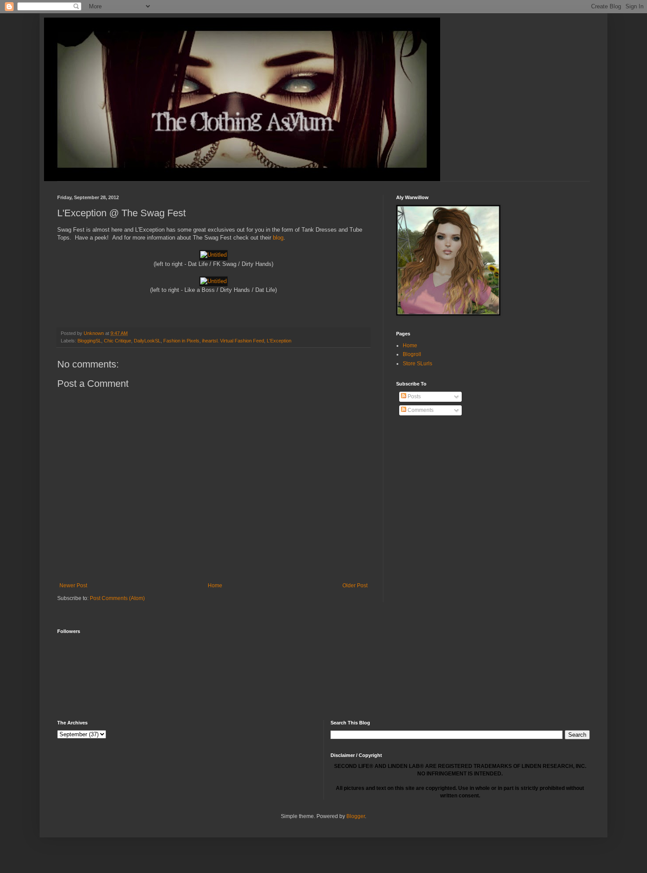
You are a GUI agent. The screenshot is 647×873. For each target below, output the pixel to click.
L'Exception (279, 340)
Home (215, 585)
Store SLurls (417, 363)
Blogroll (412, 354)
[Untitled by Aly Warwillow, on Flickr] (213, 254)
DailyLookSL (147, 340)
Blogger (355, 816)
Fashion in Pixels (181, 340)
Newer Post (73, 585)
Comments (420, 410)
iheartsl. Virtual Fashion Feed (233, 340)
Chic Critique (117, 340)
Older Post (355, 585)
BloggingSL (89, 340)
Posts (413, 396)
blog (278, 237)
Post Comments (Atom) (117, 598)
